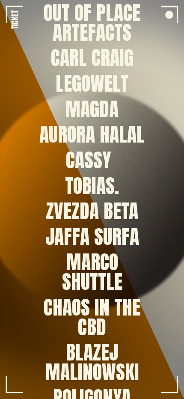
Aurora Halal (92, 134)
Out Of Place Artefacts (92, 22)
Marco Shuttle (92, 272)
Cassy (88, 160)
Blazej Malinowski (92, 362)
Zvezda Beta (92, 211)
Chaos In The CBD (92, 317)
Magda (92, 109)
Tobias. (92, 186)
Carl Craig (92, 58)
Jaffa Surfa (92, 237)
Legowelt (92, 83)
